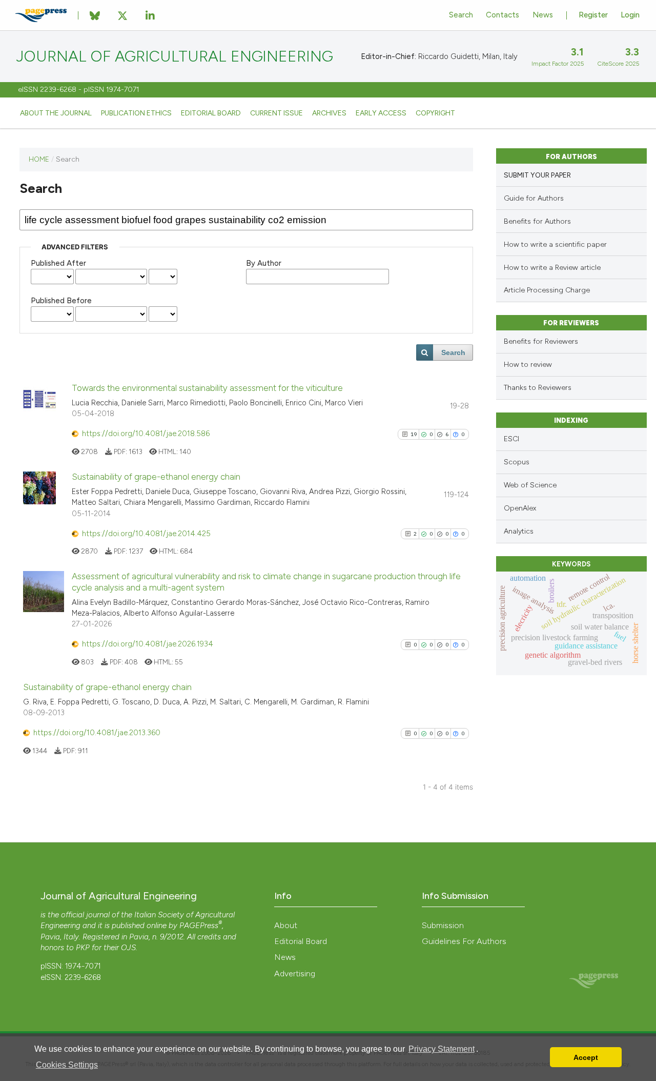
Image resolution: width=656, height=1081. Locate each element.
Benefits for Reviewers (541, 341)
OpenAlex (520, 508)
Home (39, 159)
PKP (83, 947)
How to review (528, 364)
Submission (443, 925)
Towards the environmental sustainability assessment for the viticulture (207, 388)
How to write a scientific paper (555, 244)
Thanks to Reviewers (537, 387)
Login (630, 14)
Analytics (519, 531)
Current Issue (276, 113)
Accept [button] (585, 1057)
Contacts (502, 14)
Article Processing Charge (547, 290)
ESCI (511, 439)
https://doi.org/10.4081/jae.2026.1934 (147, 643)
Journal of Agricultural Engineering (174, 56)
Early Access (381, 113)
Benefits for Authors (537, 221)
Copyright (435, 113)
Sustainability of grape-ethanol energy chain (156, 476)
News (542, 14)
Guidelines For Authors (464, 941)
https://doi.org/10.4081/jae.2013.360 (96, 732)
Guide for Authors (534, 198)
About (285, 925)
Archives (329, 113)
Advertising (294, 973)
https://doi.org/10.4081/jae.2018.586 (146, 433)
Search (461, 14)
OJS (128, 947)
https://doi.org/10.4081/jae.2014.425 (146, 533)
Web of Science (530, 485)
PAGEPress (198, 925)
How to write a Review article (552, 267)
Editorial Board (211, 113)
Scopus (516, 462)
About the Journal (56, 113)
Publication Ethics (136, 113)
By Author (263, 263)
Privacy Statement (441, 1049)
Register (593, 14)
